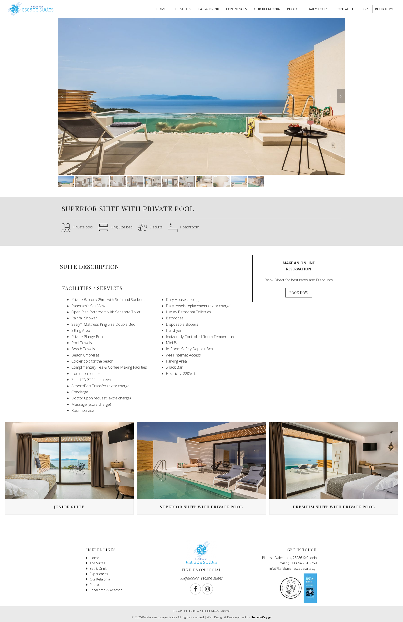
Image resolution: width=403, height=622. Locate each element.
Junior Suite (69, 506)
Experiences (99, 574)
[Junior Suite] (69, 460)
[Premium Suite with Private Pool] (333, 460)
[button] (62, 96)
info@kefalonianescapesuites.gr (293, 568)
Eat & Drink (98, 568)
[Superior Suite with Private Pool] (201, 460)
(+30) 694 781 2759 (302, 563)
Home (94, 558)
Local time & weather (106, 590)
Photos (95, 584)
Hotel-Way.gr (261, 617)
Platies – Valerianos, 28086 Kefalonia (289, 558)
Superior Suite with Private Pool (201, 506)
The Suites (97, 563)
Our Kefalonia (100, 579)
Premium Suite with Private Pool (334, 506)
